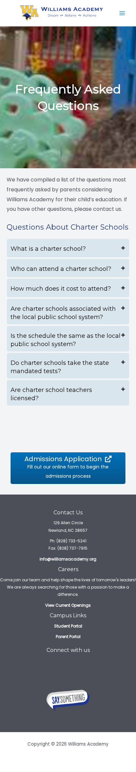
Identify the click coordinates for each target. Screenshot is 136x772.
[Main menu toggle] (122, 13)
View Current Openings (68, 605)
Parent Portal (68, 636)
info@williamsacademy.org (68, 559)
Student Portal (68, 626)
